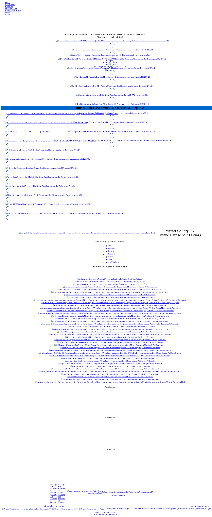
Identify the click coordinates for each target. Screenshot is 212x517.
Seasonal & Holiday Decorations (157, 369)
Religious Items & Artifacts (152, 364)
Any (109, 245)
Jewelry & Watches (147, 337)
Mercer (110, 257)
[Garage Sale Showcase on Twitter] (61, 492)
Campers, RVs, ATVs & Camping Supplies (164, 303)
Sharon (110, 259)
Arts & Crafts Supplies (149, 287)
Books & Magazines (148, 295)
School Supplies (144, 366)
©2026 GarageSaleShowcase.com (106, 514)
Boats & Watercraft (161, 292)
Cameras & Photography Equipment (173, 300)
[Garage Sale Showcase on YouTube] (53, 503)
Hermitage (111, 254)
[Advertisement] (110, 88)
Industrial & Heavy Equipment (155, 340)
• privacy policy (48, 506)
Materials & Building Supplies (154, 345)
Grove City (111, 251)
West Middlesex (113, 262)
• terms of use (59, 506)
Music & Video (175, 353)
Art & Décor (142, 284)
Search (7, 13)
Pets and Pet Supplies (147, 361)
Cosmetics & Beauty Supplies (154, 319)
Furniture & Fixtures (148, 326)
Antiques (139, 279)
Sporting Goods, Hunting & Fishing (168, 371)
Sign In (7, 3)
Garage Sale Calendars (13, 11)
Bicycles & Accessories (154, 289)
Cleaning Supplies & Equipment (156, 305)
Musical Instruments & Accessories (158, 356)
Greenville (111, 248)
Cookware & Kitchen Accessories (157, 316)
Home (7, 15)
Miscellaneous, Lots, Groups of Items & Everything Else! (165, 382)
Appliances (141, 282)
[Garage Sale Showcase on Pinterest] (61, 503)
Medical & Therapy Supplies (161, 350)
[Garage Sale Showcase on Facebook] (53, 492)
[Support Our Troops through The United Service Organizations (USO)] (85, 493)
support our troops (118, 495)
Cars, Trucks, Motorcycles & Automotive (165, 308)
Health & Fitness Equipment (153, 332)
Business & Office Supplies (143, 297)
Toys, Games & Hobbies (150, 379)
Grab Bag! (9, 7)
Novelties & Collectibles (150, 358)
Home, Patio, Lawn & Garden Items (158, 334)
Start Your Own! (11, 9)
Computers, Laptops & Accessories (170, 313)
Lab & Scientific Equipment (153, 342)
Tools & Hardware (146, 377)
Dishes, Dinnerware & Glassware (156, 321)
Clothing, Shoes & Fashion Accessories (160, 311)
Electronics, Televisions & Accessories (165, 324)
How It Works (10, 5)
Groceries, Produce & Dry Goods (156, 329)
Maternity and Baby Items (151, 348)
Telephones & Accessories (149, 374)
